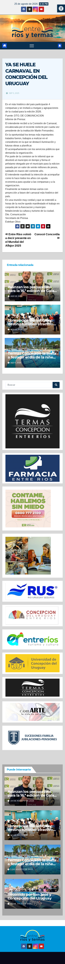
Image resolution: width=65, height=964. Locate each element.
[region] (32, 421)
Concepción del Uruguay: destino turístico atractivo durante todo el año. (30, 324)
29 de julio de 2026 (21, 904)
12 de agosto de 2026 (22, 835)
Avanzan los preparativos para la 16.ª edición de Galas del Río (32, 291)
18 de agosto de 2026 (22, 801)
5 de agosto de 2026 (21, 869)
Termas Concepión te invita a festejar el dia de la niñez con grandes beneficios (32, 357)
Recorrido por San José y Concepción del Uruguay (29, 896)
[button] (61, 8)
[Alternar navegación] (32, 45)
